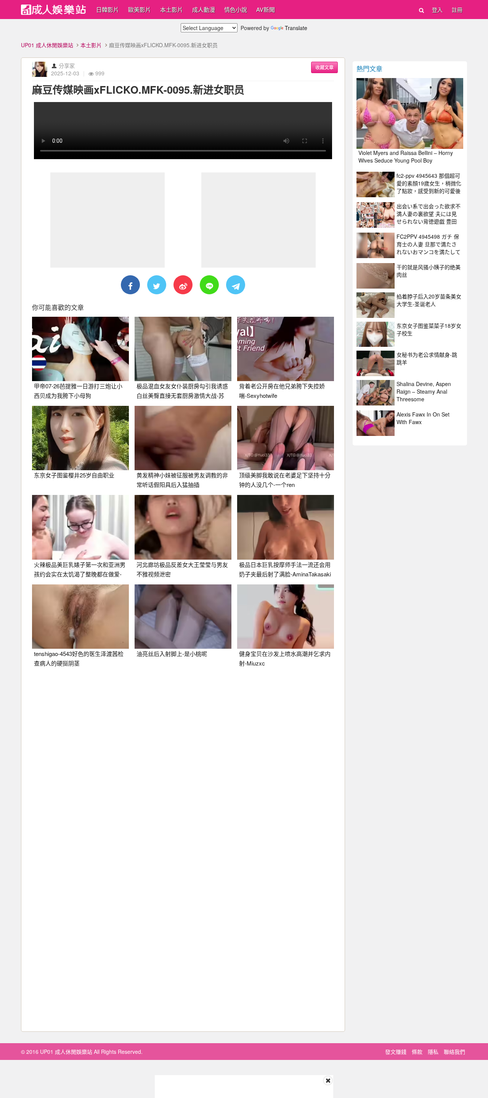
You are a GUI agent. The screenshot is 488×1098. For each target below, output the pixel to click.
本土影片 (171, 9)
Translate (296, 28)
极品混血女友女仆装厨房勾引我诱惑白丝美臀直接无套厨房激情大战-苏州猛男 (182, 395)
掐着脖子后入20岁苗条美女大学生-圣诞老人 (428, 300)
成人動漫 (203, 9)
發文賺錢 (395, 1051)
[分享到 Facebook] (130, 284)
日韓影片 (107, 9)
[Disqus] (183, 768)
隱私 (433, 1051)
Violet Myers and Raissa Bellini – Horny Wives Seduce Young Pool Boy (405, 156)
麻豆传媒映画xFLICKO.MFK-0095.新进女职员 (138, 89)
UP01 (53, 10)
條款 (417, 1051)
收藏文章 (324, 67)
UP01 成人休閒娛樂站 (47, 45)
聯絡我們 (454, 1051)
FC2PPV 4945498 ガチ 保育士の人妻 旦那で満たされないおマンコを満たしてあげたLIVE (428, 248)
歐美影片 (139, 9)
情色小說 (235, 9)
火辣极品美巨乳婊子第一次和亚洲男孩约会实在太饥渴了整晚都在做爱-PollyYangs (79, 573)
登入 (437, 9)
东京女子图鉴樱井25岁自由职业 (74, 475)
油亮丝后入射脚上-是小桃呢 (171, 654)
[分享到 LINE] (209, 284)
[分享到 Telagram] (235, 284)
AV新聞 (265, 9)
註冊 (457, 9)
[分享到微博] (183, 284)
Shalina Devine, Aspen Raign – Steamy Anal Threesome (423, 391)
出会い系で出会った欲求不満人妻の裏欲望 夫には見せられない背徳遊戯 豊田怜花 (428, 217)
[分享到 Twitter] (156, 284)
